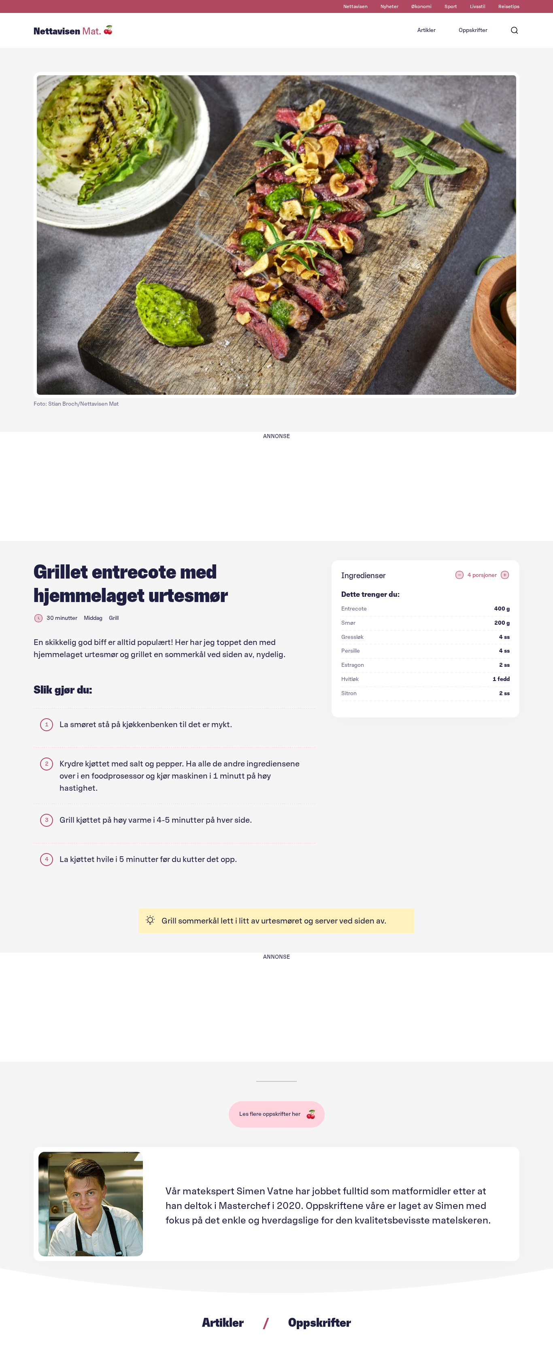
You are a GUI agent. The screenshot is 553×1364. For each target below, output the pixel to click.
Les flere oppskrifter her (269, 1114)
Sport (451, 6)
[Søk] (514, 30)
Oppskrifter (473, 30)
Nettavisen (355, 6)
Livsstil (477, 6)
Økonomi (421, 6)
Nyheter (389, 6)
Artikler (426, 30)
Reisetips (508, 6)
